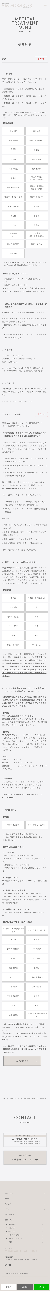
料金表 (7, 1199)
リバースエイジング (15, 1238)
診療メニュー (14, 1099)
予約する (41, 59)
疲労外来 (11, 1231)
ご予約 (8, 1287)
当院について (9, 1193)
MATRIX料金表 (22, 1061)
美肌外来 (11, 1228)
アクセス (8, 1204)
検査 (10, 1242)
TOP (3, 1099)
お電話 (25, 1287)
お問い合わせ (9, 1214)
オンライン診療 (29, 1099)
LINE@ (41, 1287)
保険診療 (11, 1224)
